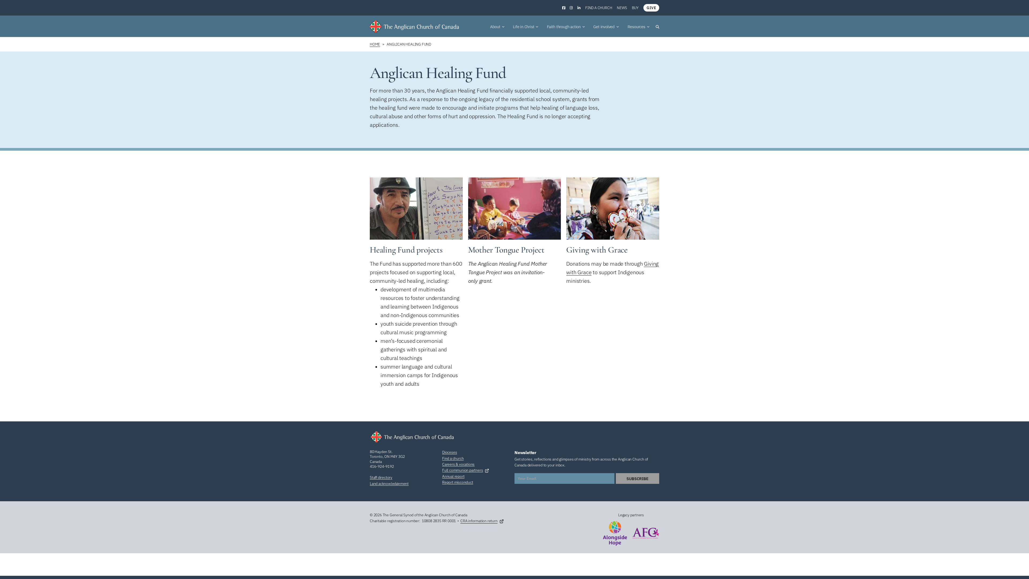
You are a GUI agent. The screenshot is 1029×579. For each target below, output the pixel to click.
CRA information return (479, 520)
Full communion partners (462, 470)
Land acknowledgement (389, 483)
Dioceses (449, 452)
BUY (635, 8)
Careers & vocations (458, 464)
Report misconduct (457, 482)
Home (375, 44)
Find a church (598, 8)
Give (651, 7)
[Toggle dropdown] (503, 26)
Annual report (453, 476)
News (622, 8)
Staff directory (381, 477)
